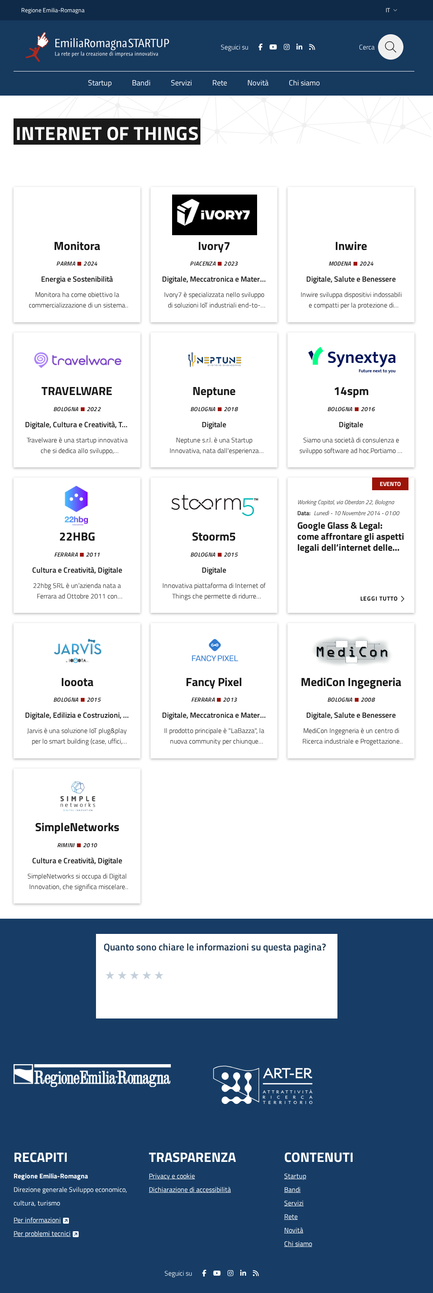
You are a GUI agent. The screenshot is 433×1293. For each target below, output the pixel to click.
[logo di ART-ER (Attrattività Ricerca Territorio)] (262, 1084)
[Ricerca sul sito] (390, 47)
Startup (295, 1176)
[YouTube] (273, 47)
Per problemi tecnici (42, 1233)
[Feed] (312, 47)
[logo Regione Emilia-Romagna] (92, 1075)
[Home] (100, 47)
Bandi (292, 1189)
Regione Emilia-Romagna (53, 9)
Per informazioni (37, 1220)
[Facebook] (260, 47)
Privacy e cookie (172, 1176)
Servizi (294, 1203)
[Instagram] (286, 47)
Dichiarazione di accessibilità (190, 1189)
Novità (293, 1230)
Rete (291, 1216)
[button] (392, 10)
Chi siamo (298, 1243)
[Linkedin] (299, 47)
